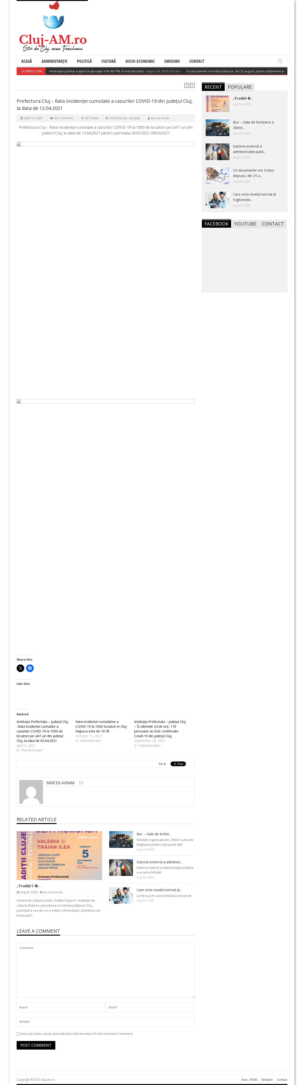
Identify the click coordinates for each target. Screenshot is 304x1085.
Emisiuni (172, 61)
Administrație (54, 61)
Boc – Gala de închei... (154, 833)
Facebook (216, 224)
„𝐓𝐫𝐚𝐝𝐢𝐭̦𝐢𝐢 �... (243, 98)
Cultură (108, 61)
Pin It (162, 764)
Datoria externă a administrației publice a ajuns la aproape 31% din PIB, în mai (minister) (68, 71)
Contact (196, 61)
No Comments (64, 118)
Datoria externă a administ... (159, 861)
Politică (84, 61)
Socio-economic (140, 61)
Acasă (26, 61)
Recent (213, 87)
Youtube (245, 224)
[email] (81, 783)
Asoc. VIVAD (249, 1080)
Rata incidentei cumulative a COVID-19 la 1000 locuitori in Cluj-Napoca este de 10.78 (102, 726)
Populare (240, 87)
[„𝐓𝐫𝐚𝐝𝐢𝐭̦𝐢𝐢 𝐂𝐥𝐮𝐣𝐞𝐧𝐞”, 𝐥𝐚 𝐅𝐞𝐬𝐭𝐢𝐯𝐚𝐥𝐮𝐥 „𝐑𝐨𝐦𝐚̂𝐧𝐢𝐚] (63, 855)
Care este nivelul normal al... (159, 889)
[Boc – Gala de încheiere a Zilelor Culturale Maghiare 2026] (125, 839)
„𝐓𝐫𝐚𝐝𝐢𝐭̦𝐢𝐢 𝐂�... (28, 885)
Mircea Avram (160, 118)
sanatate (134, 118)
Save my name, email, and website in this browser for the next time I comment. (76, 1033)
